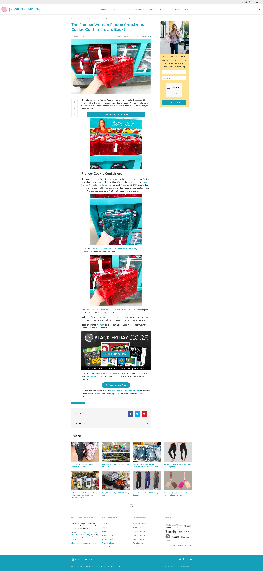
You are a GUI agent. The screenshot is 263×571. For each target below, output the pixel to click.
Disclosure (99, 566)
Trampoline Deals (108, 543)
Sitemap (118, 566)
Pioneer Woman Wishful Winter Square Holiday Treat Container (113, 309)
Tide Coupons (137, 527)
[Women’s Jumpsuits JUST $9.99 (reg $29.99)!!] (147, 480)
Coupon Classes (57, 2)
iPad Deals (105, 523)
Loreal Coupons (138, 539)
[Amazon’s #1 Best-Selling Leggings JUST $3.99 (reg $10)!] (178, 452)
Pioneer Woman (115, 106)
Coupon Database (80, 2)
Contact (80, 566)
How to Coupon (46, 2)
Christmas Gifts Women (104, 403)
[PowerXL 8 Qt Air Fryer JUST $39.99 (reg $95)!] (116, 480)
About (73, 566)
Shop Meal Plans (20, 2)
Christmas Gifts (91, 403)
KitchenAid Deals (108, 539)
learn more (142, 36)
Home (73, 19)
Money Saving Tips (87, 535)
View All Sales (106, 547)
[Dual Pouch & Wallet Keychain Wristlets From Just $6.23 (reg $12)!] (178, 480)
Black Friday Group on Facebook (124, 390)
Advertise (95, 543)
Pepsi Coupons (138, 543)
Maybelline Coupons (139, 523)
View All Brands (138, 547)
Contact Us (87, 543)
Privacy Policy (109, 566)
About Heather (76, 543)
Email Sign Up (89, 566)
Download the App (8, 2)
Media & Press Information (182, 545)
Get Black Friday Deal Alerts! (116, 385)
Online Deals (80, 19)
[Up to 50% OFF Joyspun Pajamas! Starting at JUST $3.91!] (85, 452)
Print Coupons (69, 2)
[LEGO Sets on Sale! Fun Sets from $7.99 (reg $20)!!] (116, 452)
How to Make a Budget (33, 2)
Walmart (121, 182)
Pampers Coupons (139, 535)
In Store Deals (117, 403)
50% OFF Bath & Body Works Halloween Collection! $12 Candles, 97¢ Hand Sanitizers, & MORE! (85, 495)
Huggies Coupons (139, 531)
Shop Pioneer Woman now (116, 114)
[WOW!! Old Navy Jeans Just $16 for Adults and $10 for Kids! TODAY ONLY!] (147, 452)
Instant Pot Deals (108, 535)
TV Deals (105, 527)
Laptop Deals (106, 531)
